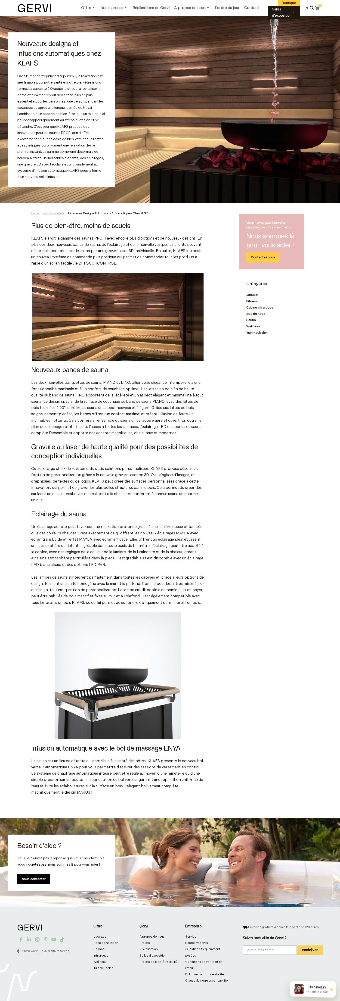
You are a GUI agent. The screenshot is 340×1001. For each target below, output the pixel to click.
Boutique (289, 3)
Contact (251, 8)
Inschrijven (309, 950)
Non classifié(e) (53, 213)
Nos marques (111, 8)
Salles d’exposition (281, 12)
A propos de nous (190, 8)
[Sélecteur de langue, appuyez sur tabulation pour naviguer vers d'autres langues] (305, 8)
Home (35, 213)
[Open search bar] (311, 8)
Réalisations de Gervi (151, 8)
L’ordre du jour (227, 8)
